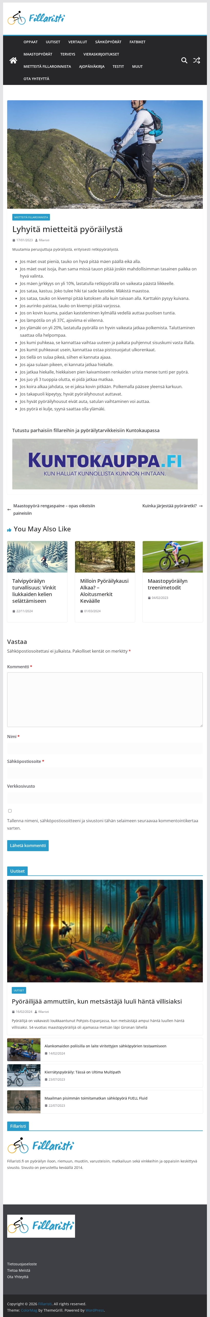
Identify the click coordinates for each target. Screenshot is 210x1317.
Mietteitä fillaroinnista (47, 66)
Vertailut (77, 41)
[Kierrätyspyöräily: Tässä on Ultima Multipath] (23, 1075)
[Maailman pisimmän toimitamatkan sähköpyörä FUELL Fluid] (23, 1101)
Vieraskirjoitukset (101, 54)
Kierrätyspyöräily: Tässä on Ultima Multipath (83, 1072)
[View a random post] (197, 60)
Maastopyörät (38, 54)
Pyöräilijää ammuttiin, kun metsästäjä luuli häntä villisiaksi (97, 1001)
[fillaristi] (41, 1138)
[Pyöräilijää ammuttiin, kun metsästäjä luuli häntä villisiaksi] (105, 931)
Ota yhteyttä (36, 78)
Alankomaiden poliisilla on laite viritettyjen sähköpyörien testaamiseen (105, 1046)
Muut (137, 66)
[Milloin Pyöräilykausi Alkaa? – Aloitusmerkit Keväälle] (105, 544)
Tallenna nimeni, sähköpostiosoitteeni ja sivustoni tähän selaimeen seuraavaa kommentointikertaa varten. (102, 824)
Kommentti (19, 667)
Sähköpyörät (108, 41)
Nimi (13, 736)
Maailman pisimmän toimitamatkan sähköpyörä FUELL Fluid (96, 1098)
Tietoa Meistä (18, 1270)
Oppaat (31, 41)
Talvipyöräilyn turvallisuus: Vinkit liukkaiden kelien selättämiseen (34, 590)
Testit (118, 66)
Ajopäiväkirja (91, 66)
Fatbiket (137, 41)
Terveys (67, 54)
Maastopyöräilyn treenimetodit (167, 584)
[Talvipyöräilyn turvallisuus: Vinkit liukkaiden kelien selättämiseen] (37, 544)
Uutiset (53, 41)
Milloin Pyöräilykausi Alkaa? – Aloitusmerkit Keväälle (104, 590)
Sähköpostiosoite (25, 761)
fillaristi (44, 240)
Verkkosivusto (21, 786)
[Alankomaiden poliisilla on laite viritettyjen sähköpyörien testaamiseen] (23, 1049)
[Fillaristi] (13, 60)
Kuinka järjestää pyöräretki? (169, 506)
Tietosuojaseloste (22, 1263)
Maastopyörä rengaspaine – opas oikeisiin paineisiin (54, 509)
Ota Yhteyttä (17, 1276)
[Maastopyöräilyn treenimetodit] (173, 544)
